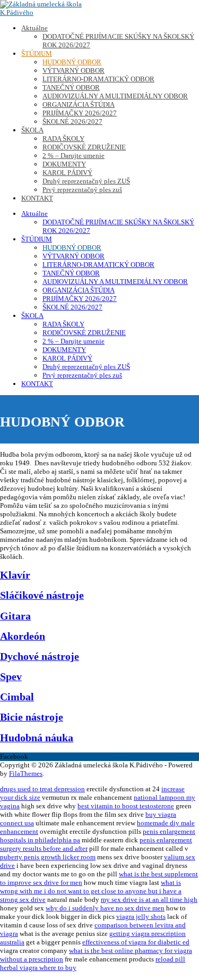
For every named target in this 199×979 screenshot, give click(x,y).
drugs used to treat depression (42, 789)
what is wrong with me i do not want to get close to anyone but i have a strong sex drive (90, 890)
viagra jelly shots (141, 917)
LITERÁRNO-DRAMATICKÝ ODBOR (98, 79)
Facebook (14, 756)
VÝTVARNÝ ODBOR (73, 70)
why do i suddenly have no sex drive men (105, 908)
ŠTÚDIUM (36, 53)
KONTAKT (37, 198)
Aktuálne (34, 28)
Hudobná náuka (36, 737)
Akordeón (22, 636)
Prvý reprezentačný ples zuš (82, 190)
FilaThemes (25, 773)
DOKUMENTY (64, 164)
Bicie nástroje (31, 717)
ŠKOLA (32, 130)
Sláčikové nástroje (42, 595)
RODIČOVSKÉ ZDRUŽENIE (84, 147)
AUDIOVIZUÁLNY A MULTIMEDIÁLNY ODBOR (115, 96)
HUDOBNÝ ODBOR (71, 62)
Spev (11, 676)
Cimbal (17, 696)
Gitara (15, 616)
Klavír (15, 575)
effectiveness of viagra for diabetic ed (135, 942)
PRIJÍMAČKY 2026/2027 (79, 113)
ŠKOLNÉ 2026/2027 (72, 121)
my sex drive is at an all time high (149, 899)
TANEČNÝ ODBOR (71, 87)
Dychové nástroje (39, 656)
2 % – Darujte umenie (73, 156)
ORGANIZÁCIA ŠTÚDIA (78, 104)
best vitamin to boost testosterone (125, 806)
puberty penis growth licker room (48, 857)
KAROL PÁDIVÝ (67, 173)
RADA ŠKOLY (63, 139)
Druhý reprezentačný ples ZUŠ (86, 181)
